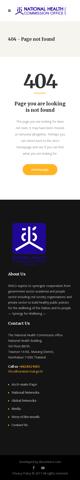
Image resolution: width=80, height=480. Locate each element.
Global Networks (24, 401)
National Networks (25, 392)
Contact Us (20, 425)
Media (16, 409)
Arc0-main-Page (24, 384)
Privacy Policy (21, 473)
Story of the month (25, 417)
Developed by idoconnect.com (40, 462)
